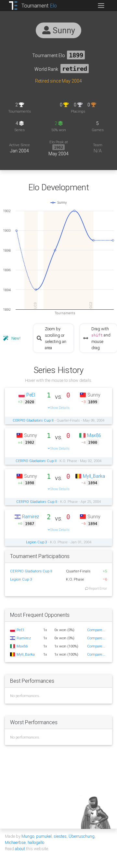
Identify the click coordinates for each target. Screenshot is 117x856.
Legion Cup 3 (36, 542)
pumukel (44, 836)
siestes (60, 836)
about (20, 848)
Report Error (97, 588)
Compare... (96, 629)
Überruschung (82, 836)
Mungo (27, 836)
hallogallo (36, 842)
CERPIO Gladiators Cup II (33, 420)
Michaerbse (15, 842)
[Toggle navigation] (101, 5)
